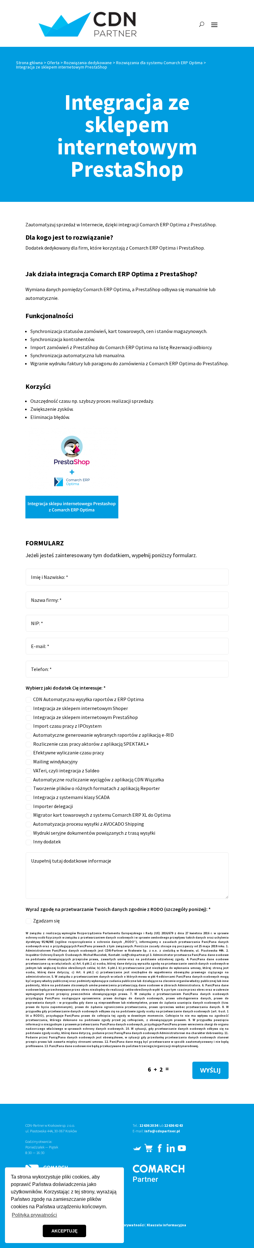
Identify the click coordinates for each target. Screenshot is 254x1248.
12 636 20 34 (148, 1125)
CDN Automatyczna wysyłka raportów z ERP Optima (88, 699)
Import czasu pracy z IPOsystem (67, 726)
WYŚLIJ (210, 1070)
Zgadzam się (46, 920)
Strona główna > (31, 62)
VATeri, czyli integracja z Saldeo (66, 770)
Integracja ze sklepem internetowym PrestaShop (85, 717)
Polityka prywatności (126, 1225)
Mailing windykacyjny (55, 761)
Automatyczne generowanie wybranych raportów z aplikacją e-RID (103, 735)
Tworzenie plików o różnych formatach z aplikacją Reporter (96, 788)
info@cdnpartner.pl (162, 1131)
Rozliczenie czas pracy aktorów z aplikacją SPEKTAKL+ (91, 744)
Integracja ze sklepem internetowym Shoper (80, 708)
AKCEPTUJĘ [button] (64, 1230)
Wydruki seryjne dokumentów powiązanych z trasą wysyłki (94, 833)
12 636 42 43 (173, 1125)
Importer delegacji (53, 806)
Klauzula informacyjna (166, 1225)
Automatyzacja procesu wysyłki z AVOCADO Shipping (88, 824)
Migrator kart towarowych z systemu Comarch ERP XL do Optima (102, 815)
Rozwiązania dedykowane (88, 62)
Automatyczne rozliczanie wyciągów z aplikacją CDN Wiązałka (98, 779)
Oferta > (55, 62)
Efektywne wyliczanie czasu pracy (68, 752)
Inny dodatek (47, 841)
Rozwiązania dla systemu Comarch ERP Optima (159, 62)
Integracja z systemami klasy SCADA (71, 797)
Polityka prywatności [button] (34, 1215)
